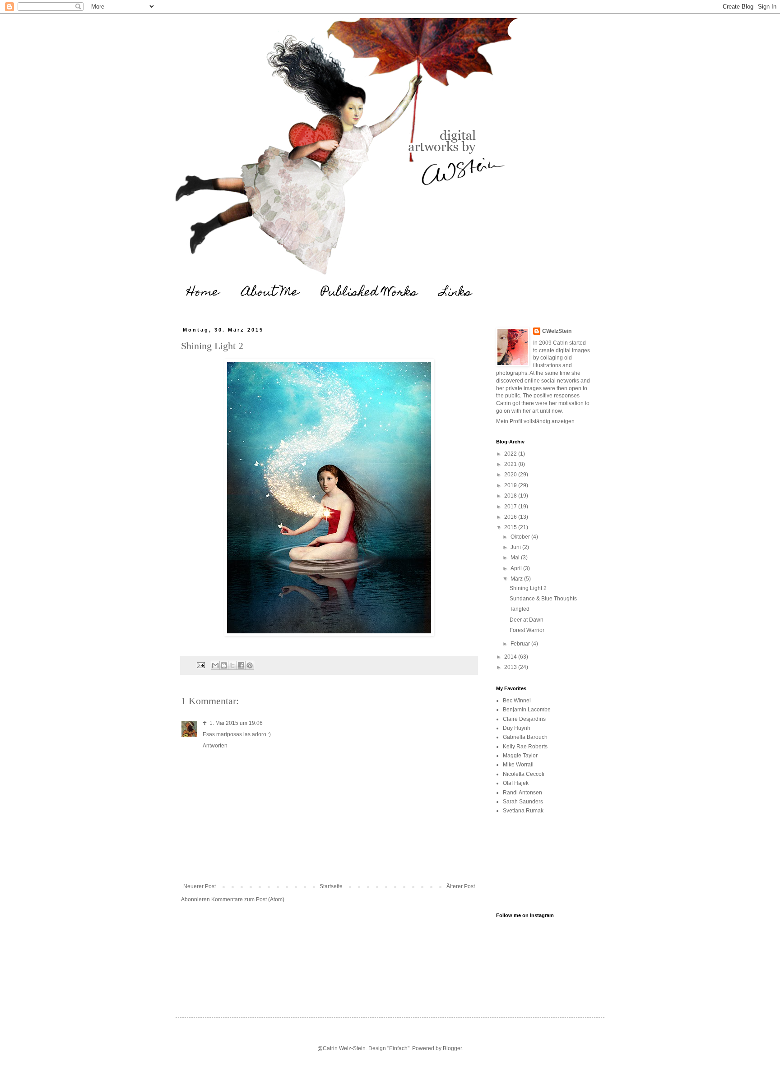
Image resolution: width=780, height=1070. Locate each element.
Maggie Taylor (520, 755)
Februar (521, 644)
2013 (511, 667)
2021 (511, 464)
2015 (511, 527)
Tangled (519, 609)
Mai (516, 557)
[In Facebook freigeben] (241, 665)
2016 (511, 517)
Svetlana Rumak (523, 810)
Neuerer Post (199, 886)
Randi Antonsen (522, 792)
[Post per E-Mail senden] (200, 665)
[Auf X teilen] (232, 665)
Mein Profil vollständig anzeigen (535, 421)
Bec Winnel (517, 700)
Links (456, 292)
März (517, 579)
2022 (511, 454)
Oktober (521, 537)
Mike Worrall (518, 764)
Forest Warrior (527, 630)
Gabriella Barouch (525, 737)
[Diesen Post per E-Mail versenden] (215, 665)
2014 (511, 657)
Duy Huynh (516, 728)
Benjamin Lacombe (527, 709)
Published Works (369, 292)
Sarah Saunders (523, 801)
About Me (269, 292)
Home (203, 292)
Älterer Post (460, 886)
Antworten (215, 746)
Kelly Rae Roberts (525, 746)
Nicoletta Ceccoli (523, 774)
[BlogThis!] (223, 665)
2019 (511, 485)
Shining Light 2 (528, 588)
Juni (516, 547)
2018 (511, 496)
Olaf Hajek (516, 783)
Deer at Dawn (526, 620)
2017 (511, 506)
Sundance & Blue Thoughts (543, 598)
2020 (511, 474)
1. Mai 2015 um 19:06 (236, 723)
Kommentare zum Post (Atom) (247, 899)
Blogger (452, 1048)
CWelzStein (556, 331)
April (517, 568)
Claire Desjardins (524, 719)
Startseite (331, 886)
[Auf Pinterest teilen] (249, 665)
